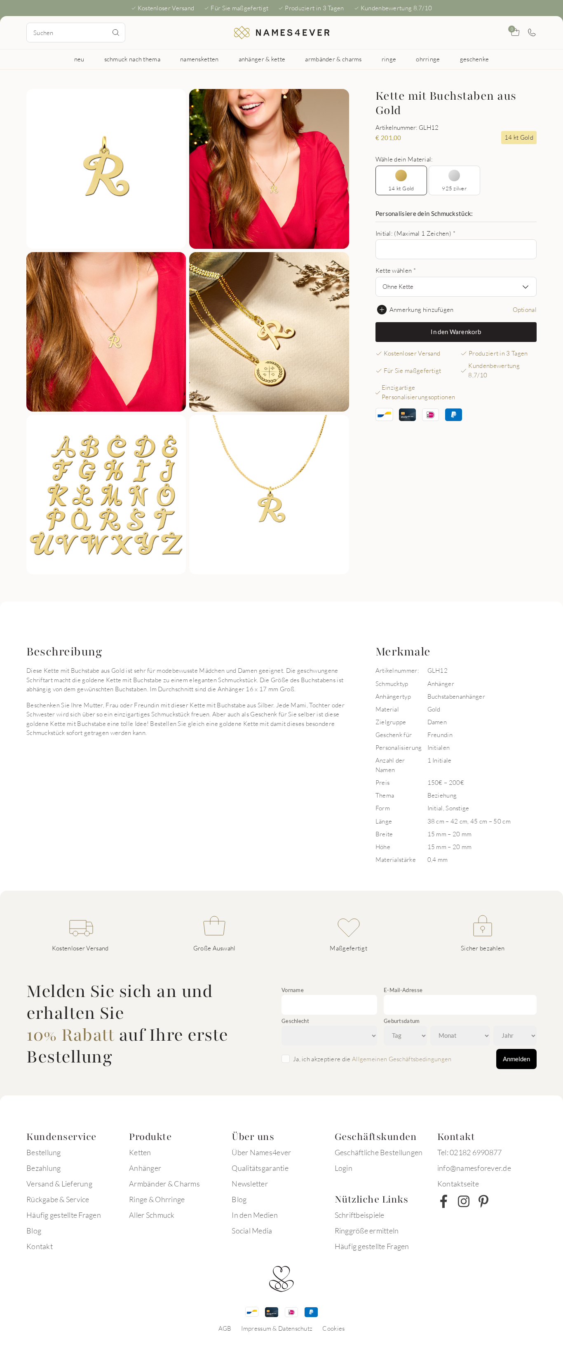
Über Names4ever (261, 1152)
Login (343, 1167)
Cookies (333, 1328)
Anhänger (145, 1167)
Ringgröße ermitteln (367, 1230)
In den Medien (254, 1214)
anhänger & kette (262, 59)
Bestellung (43, 1152)
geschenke (474, 59)
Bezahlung (43, 1167)
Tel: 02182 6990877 (469, 1152)
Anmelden (516, 1058)
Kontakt (39, 1246)
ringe (389, 59)
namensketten (199, 59)
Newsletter (250, 1183)
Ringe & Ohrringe (157, 1199)
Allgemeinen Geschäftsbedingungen (402, 1058)
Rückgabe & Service (57, 1199)
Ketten (140, 1152)
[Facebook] (443, 1201)
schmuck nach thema (132, 59)
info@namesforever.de (474, 1167)
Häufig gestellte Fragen (63, 1214)
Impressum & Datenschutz (276, 1328)
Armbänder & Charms (164, 1183)
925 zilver (454, 188)
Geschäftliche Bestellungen (379, 1152)
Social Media (252, 1230)
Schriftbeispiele (360, 1214)
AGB (225, 1328)
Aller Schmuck (151, 1214)
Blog (33, 1230)
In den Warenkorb (456, 331)
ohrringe (428, 59)
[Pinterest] (483, 1201)
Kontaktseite (458, 1183)
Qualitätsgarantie (260, 1167)
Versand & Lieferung (59, 1183)
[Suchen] (116, 32)
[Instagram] (463, 1201)
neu (79, 59)
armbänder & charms (333, 59)
